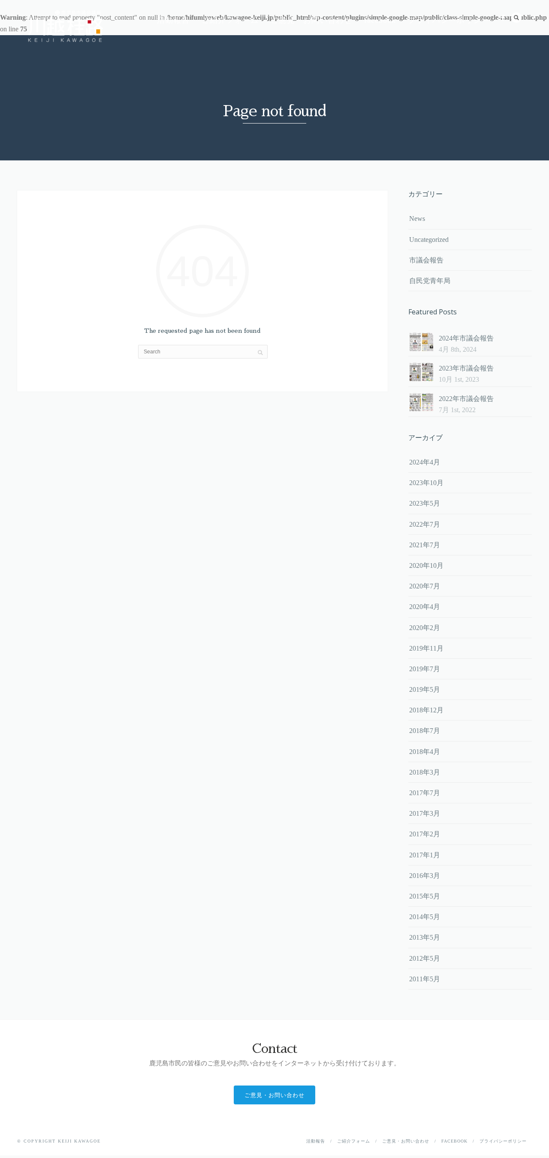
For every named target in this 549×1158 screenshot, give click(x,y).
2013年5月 (424, 937)
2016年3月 (424, 875)
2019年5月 (424, 689)
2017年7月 (424, 792)
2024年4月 (424, 462)
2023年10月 (426, 482)
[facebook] (503, 17)
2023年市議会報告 (466, 368)
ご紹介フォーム (230, 20)
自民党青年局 (429, 280)
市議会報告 (426, 260)
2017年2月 (424, 834)
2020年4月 (424, 606)
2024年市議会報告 (466, 338)
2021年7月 (424, 545)
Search (516, 17)
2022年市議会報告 (466, 398)
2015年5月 (424, 896)
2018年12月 (426, 710)
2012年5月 (424, 958)
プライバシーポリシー (448, 20)
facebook (380, 20)
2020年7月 (424, 586)
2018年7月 (424, 730)
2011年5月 (424, 979)
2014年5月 (424, 916)
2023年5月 (424, 503)
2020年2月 (424, 627)
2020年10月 (426, 565)
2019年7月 (424, 668)
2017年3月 (424, 813)
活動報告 (173, 20)
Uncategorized (429, 239)
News (417, 218)
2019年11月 (426, 648)
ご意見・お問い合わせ (311, 20)
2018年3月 (424, 772)
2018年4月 (424, 751)
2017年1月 (424, 855)
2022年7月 (424, 524)
